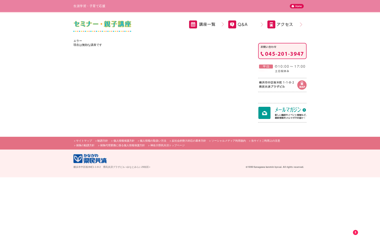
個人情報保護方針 (124, 140)
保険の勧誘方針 (85, 145)
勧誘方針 (102, 140)
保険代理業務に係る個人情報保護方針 (122, 145)
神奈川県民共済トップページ (167, 145)
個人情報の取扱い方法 (153, 140)
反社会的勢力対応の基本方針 (189, 140)
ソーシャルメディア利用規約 (229, 140)
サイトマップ (84, 140)
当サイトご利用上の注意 (265, 140)
